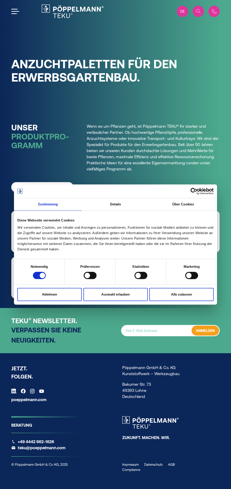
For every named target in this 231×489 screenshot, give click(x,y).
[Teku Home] (73, 11)
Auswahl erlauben (115, 294)
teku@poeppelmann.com (41, 447)
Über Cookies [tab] (183, 204)
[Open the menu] (15, 11)
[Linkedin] (15, 391)
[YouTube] (42, 391)
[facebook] (24, 391)
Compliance (131, 470)
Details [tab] (115, 204)
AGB (171, 464)
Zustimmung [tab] (48, 204)
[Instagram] (33, 391)
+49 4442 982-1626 (36, 441)
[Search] (198, 11)
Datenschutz (153, 464)
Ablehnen (49, 294)
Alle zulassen (181, 294)
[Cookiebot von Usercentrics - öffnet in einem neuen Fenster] (194, 191)
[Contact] (214, 11)
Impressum (130, 464)
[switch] (90, 275)
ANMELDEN (205, 331)
